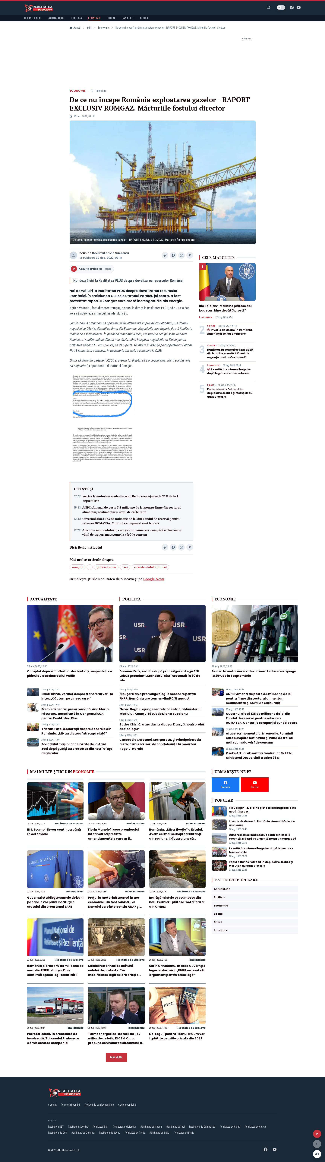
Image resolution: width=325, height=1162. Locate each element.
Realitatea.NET (56, 1126)
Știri (89, 27)
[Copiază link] (165, 255)
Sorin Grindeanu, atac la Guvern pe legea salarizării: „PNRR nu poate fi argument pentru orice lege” (177, 970)
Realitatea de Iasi (175, 1126)
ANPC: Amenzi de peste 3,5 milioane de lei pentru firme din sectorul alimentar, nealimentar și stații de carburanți (131, 509)
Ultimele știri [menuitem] (33, 18)
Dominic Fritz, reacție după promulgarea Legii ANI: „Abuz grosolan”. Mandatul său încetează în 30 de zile (159, 675)
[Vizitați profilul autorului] (73, 255)
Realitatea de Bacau (109, 1132)
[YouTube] (298, 7)
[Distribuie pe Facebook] (173, 255)
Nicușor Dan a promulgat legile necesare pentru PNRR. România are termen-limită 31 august (157, 696)
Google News (153, 579)
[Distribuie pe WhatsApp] (181, 255)
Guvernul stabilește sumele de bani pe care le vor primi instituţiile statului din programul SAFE (55, 902)
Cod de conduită (127, 1104)
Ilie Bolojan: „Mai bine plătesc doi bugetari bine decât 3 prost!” (225, 308)
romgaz (77, 567)
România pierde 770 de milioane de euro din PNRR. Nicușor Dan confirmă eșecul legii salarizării (55, 970)
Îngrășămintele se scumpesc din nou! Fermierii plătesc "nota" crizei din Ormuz (176, 902)
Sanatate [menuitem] (128, 18)
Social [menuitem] (111, 18)
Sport (210, 385)
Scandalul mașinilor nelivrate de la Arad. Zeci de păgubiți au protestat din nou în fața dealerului (76, 748)
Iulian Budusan (196, 823)
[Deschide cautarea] (268, 7)
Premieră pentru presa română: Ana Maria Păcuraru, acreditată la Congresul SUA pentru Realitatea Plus (75, 713)
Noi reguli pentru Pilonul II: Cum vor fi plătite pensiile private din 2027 (177, 1036)
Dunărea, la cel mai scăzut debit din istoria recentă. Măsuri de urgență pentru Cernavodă (230, 353)
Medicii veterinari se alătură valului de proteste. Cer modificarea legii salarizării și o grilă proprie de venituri (113, 973)
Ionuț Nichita (197, 959)
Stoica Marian (136, 823)
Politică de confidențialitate (99, 1104)
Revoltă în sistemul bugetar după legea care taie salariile (229, 371)
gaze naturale (106, 567)
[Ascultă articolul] (317, 1134)
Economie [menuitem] (94, 18)
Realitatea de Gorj (57, 1132)
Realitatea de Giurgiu (256, 1126)
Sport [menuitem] (144, 18)
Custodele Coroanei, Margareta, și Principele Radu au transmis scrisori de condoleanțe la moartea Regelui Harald (160, 744)
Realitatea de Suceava (110, 253)
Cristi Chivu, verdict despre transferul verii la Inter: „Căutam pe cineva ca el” (77, 696)
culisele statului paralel (150, 567)
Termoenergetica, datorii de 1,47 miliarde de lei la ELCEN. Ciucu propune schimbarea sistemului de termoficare (116, 1041)
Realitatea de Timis (135, 1132)
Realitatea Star (100, 1126)
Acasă (76, 27)
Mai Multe (116, 1057)
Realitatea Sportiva (78, 1126)
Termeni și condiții (70, 1104)
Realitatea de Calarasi (83, 1132)
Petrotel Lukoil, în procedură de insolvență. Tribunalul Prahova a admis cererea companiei (53, 1038)
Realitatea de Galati (230, 1126)
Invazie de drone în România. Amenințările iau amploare (230, 332)
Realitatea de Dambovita (202, 1126)
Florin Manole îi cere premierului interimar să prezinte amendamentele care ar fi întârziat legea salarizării (113, 836)
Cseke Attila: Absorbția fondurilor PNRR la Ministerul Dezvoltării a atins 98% (259, 755)
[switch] (281, 7)
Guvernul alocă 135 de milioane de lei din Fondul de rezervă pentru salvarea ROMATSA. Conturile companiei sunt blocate (130, 521)
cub (125, 567)
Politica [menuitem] (76, 18)
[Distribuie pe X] (189, 255)
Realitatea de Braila (184, 1132)
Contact (52, 1104)
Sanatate (213, 365)
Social (211, 325)
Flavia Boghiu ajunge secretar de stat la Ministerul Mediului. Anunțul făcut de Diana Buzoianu (159, 711)
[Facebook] (292, 7)
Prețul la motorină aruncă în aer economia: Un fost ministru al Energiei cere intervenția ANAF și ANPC (113, 904)
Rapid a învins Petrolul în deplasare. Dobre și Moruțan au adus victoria (229, 393)
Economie (103, 27)
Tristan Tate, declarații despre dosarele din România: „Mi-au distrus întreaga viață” (76, 731)
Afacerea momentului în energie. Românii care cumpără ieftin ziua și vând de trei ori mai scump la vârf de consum (131, 532)
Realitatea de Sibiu (159, 1132)
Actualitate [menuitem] (56, 18)
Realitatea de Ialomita (124, 1126)
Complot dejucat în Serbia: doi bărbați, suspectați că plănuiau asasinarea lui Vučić (69, 673)
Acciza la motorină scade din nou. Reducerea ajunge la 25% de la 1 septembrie (130, 498)
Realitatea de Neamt (151, 1126)
